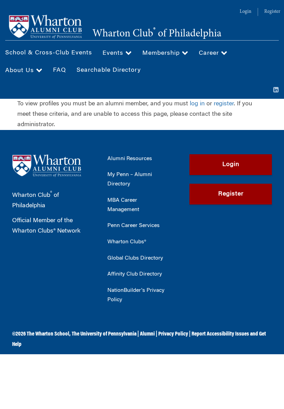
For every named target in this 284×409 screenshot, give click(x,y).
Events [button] (114, 53)
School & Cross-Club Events (48, 53)
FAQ (59, 70)
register (224, 104)
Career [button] (210, 53)
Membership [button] (162, 53)
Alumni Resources (129, 159)
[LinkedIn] (276, 90)
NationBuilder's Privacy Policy (136, 295)
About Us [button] (20, 71)
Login (245, 11)
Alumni (147, 334)
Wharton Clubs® (126, 242)
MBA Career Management (123, 205)
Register (272, 11)
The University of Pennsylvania (104, 334)
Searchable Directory (109, 70)
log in (197, 104)
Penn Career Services (133, 225)
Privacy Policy (173, 334)
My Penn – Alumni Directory (129, 179)
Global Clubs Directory (135, 258)
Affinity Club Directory (134, 274)
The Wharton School (48, 334)
